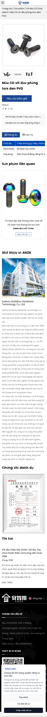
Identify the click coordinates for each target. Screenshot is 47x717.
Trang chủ (7, 8)
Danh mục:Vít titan (23, 228)
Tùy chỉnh (23, 697)
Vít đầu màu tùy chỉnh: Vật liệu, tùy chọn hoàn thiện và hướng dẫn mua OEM (22, 553)
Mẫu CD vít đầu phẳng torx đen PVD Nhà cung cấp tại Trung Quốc (23, 361)
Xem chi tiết (22, 234)
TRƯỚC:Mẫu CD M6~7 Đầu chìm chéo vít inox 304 (25, 116)
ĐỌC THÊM (7, 582)
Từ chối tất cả (23, 704)
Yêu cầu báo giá (17, 98)
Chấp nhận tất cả (23, 710)
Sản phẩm (19, 8)
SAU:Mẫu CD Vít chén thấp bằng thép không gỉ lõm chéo (25, 123)
